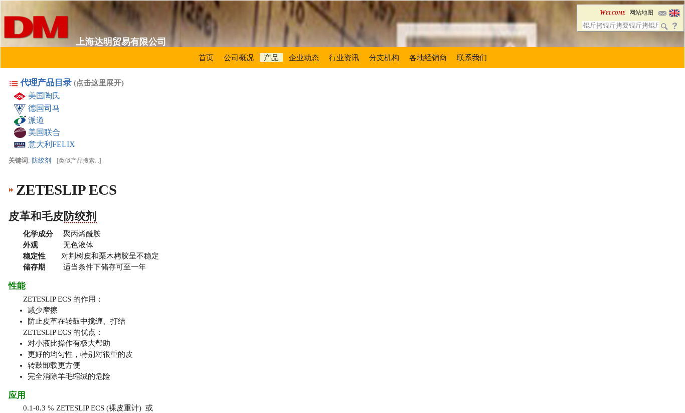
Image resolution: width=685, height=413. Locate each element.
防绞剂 (41, 160)
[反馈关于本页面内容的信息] (662, 12)
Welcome (612, 12)
